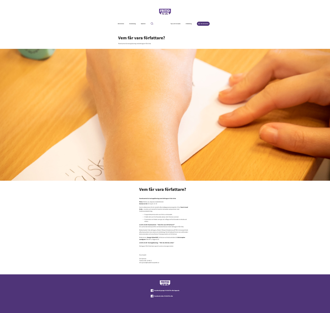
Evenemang (132, 23)
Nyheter (143, 23)
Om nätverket (204, 23)
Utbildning (189, 23)
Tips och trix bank (175, 23)
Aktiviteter (121, 23)
